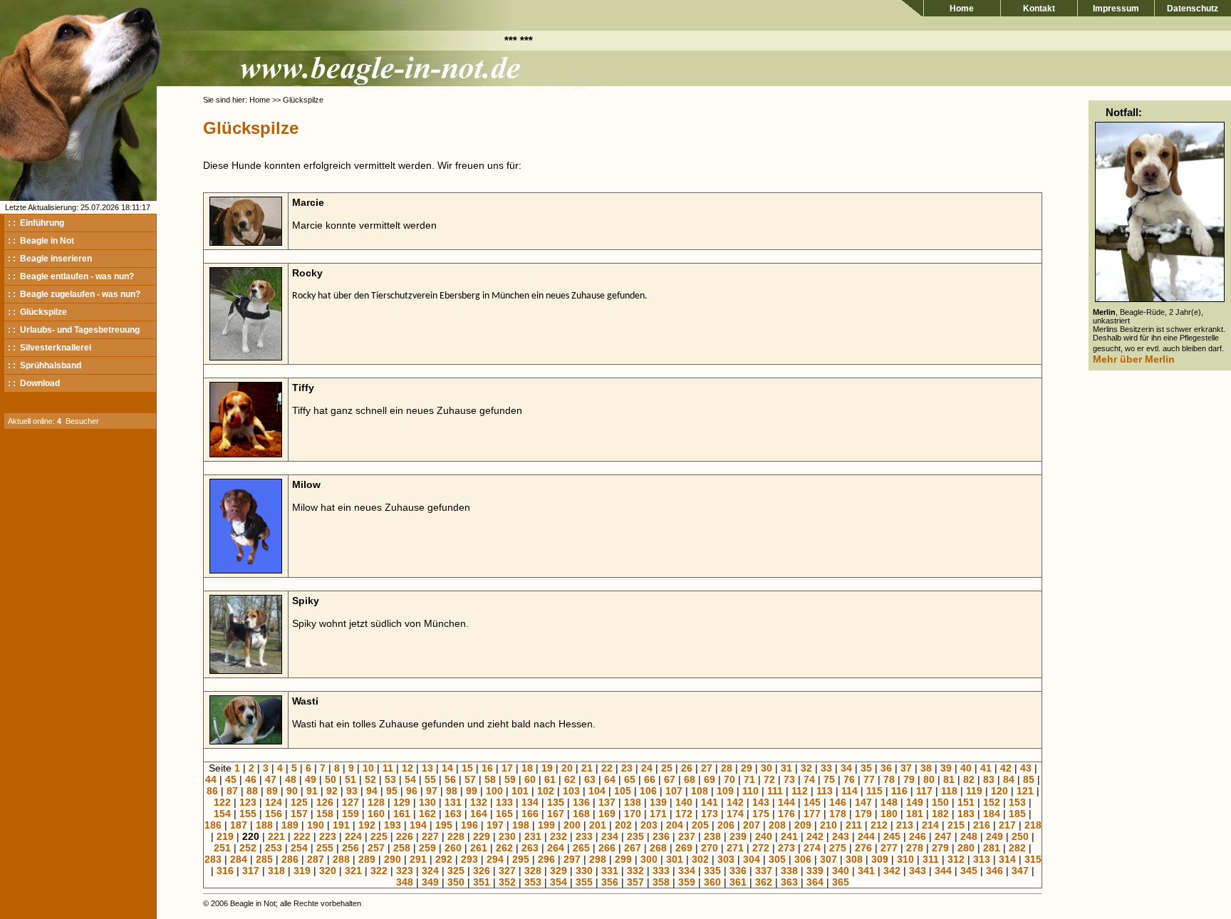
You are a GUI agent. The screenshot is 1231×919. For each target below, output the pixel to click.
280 (966, 847)
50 (330, 779)
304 (751, 859)
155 (247, 813)
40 (966, 768)
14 (447, 768)
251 (222, 847)
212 (879, 825)
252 (247, 847)
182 (940, 813)
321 (353, 870)
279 (940, 847)
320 (327, 870)
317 (250, 870)
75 (829, 779)
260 (453, 847)
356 (609, 882)
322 (379, 870)
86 (212, 790)
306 (802, 859)
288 (341, 859)
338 (789, 870)
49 (310, 779)
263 (530, 847)
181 (914, 813)
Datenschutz (1192, 9)
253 (273, 847)
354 (558, 882)
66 (649, 779)
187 (238, 825)
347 (1020, 870)
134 (530, 802)
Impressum (1116, 9)
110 (750, 790)
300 (649, 859)
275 (837, 847)
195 (443, 825)
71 (749, 779)
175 (760, 813)
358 (661, 882)
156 (273, 813)
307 (828, 859)
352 (507, 882)
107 (673, 790)
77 (869, 779)
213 (904, 825)
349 (430, 882)
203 (649, 825)
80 (929, 779)
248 (968, 836)
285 (264, 859)
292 (443, 859)
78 (889, 779)
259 (427, 847)
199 (546, 825)
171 (658, 813)
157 (299, 813)
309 (879, 859)
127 (350, 802)
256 (350, 847)
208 (777, 825)
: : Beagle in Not (41, 241)
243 (840, 836)
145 (812, 802)
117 (924, 790)
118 (949, 790)
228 (455, 836)
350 (455, 882)
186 (213, 825)
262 (504, 847)
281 (991, 847)
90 (292, 790)
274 (812, 847)
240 (763, 836)
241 (789, 836)
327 (507, 870)
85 (1028, 779)
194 (418, 825)
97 (431, 790)
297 (572, 859)
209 (802, 825)
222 (302, 836)
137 (607, 802)
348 (404, 882)
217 (1007, 825)
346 (994, 870)
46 (250, 779)
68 (689, 779)
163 (453, 813)
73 (789, 779)
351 (481, 882)
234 (609, 836)
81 (949, 779)
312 (956, 859)
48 (290, 779)
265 (581, 847)
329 (558, 870)
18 (527, 768)
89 (272, 790)
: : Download (34, 383)
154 (222, 813)
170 (632, 813)
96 (411, 790)
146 (837, 802)
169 (607, 813)
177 (812, 813)
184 (991, 813)
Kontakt (1039, 9)
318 (276, 870)
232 (558, 836)
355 (584, 882)
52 (370, 779)
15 (467, 768)
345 (968, 870)
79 (909, 779)
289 (366, 859)
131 (453, 802)
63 (590, 779)
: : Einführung (36, 223)
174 (735, 813)
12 (407, 768)
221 (276, 836)
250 (1020, 836)
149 (914, 802)
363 (789, 882)
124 (273, 802)
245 (891, 836)
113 (824, 790)
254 (299, 847)
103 (571, 790)
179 (863, 813)
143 (760, 802)
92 (332, 790)
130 (427, 802)
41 (986, 768)
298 (597, 859)
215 (956, 825)
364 (815, 882)
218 (1033, 825)
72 (769, 779)
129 (401, 802)
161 (401, 813)
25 (666, 768)
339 (815, 870)
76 (849, 779)
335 (712, 870)
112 (799, 790)
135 (555, 802)
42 (1006, 768)
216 (981, 825)
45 (231, 779)
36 (886, 768)
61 (550, 779)
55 (430, 779)
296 (546, 859)
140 (683, 802)
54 (410, 779)
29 (746, 768)
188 (264, 825)
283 (213, 859)
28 (726, 768)
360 (712, 882)
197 (495, 825)
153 (1017, 802)
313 (981, 859)
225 (379, 836)
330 (584, 870)
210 (828, 825)
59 (510, 779)
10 (368, 768)
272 (760, 847)
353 (532, 882)
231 (532, 836)
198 (520, 825)
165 (504, 813)
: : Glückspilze (37, 312)
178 (837, 813)
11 (388, 768)
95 (392, 790)
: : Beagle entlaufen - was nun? (71, 276)
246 (917, 836)
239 (738, 836)
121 (1025, 790)
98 (451, 790)
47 (270, 779)
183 (966, 813)
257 (376, 847)
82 (969, 779)
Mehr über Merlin (1134, 359)
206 (725, 825)
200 (572, 825)
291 (418, 859)
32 (806, 768)
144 (786, 802)
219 (225, 836)
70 (729, 779)
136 (581, 802)
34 (846, 768)
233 (584, 836)
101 (520, 790)
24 (647, 768)
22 (607, 768)
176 (786, 813)
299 (623, 859)
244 (866, 836)
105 (622, 790)
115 (874, 790)
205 (700, 825)
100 (494, 790)
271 (735, 847)
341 (866, 870)
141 (709, 802)
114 (849, 790)
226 (404, 836)
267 (632, 847)
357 (635, 882)
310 (905, 859)
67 (669, 779)
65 (629, 779)
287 (315, 859)
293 (469, 859)
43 (1026, 768)
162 (427, 813)
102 (545, 790)
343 (917, 870)
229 (481, 836)
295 (520, 859)
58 (490, 779)
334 (686, 870)
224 (353, 836)
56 (450, 779)
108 (699, 790)
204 (674, 825)
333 (661, 870)
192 (366, 825)
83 (988, 779)
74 (809, 779)
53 (390, 779)
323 (404, 870)
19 (547, 768)
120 (999, 790)
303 (725, 859)
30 (766, 768)
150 (940, 802)
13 (427, 768)
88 (252, 790)
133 (504, 802)
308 (854, 859)
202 (623, 825)
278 (914, 847)
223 (327, 836)
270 (709, 847)
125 (299, 802)
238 (712, 836)
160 (376, 813)
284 (238, 859)
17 (507, 768)
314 (1007, 859)
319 (302, 870)
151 (966, 802)
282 (1017, 847)
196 (469, 825)
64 (610, 779)
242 (815, 836)
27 (706, 768)
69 (709, 779)
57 (470, 779)
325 (455, 870)
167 (555, 813)
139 (658, 802)
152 (991, 802)
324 (430, 870)
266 (607, 847)
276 (863, 847)
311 (931, 859)
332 (635, 870)
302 (700, 859)
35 (866, 768)
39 (946, 768)
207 (751, 825)
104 (597, 790)
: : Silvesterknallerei (49, 348)
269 (683, 847)
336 (738, 870)
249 (994, 836)
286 (289, 859)
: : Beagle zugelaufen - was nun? (74, 294)
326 (481, 870)
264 (555, 847)
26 (686, 768)
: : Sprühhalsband (44, 365)
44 (211, 779)
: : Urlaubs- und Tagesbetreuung (74, 330)
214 (930, 825)
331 (609, 870)
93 (352, 790)
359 (686, 882)
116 (899, 790)
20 (567, 768)
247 (943, 836)
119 (974, 790)
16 (487, 768)
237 (686, 836)
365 (840, 882)
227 (430, 836)
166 (530, 813)
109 (725, 790)
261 (478, 847)
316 (225, 870)
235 (635, 836)
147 (863, 802)
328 (532, 870)
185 (1017, 813)
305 (777, 859)
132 (478, 802)
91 (312, 790)
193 (392, 825)
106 (648, 790)
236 (661, 836)
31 (786, 768)
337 (763, 870)
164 (478, 813)
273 (786, 847)
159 (350, 813)
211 (854, 825)
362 (763, 882)
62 (570, 779)
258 (401, 847)
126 (324, 802)
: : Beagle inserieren (50, 259)
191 (341, 825)
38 (926, 768)
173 (709, 813)
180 (889, 813)
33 (826, 768)
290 (392, 859)
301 (674, 859)
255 (324, 847)
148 (889, 802)
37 (906, 768)
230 (507, 836)
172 (683, 813)
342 (891, 870)
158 (324, 813)
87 (232, 790)
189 (289, 825)
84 (1008, 779)
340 (840, 870)
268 (658, 847)
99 (471, 790)
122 (222, 802)
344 (943, 870)
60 (530, 779)
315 (1033, 859)
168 (581, 813)
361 (738, 882)
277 (889, 847)
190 (315, 825)
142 (735, 802)
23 (627, 768)
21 (587, 768)
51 (350, 779)
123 (247, 802)
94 (372, 790)
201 (597, 825)
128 (376, 802)
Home (962, 9)
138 (632, 802)
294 (495, 859)
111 (775, 790)
